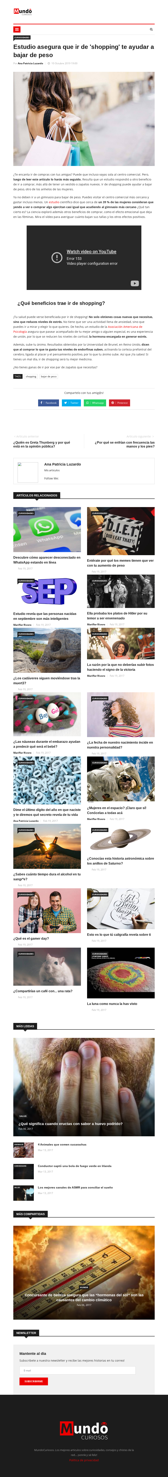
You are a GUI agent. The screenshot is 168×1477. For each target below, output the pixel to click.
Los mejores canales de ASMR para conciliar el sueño (75, 1187)
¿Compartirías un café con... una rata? (43, 991)
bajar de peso (49, 376)
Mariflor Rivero (22, 625)
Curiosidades (22, 37)
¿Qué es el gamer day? (31, 938)
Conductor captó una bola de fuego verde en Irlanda (74, 1166)
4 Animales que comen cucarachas (62, 1144)
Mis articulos (52, 470)
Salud (22, 1116)
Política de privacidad (84, 1460)
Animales (18, 1144)
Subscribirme (34, 1381)
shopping (31, 376)
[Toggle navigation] (16, 29)
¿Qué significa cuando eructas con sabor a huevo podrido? (70, 1124)
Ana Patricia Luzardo (30, 63)
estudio (54, 202)
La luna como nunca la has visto (112, 1004)
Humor (84, 1287)
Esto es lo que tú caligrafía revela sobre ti (119, 934)
